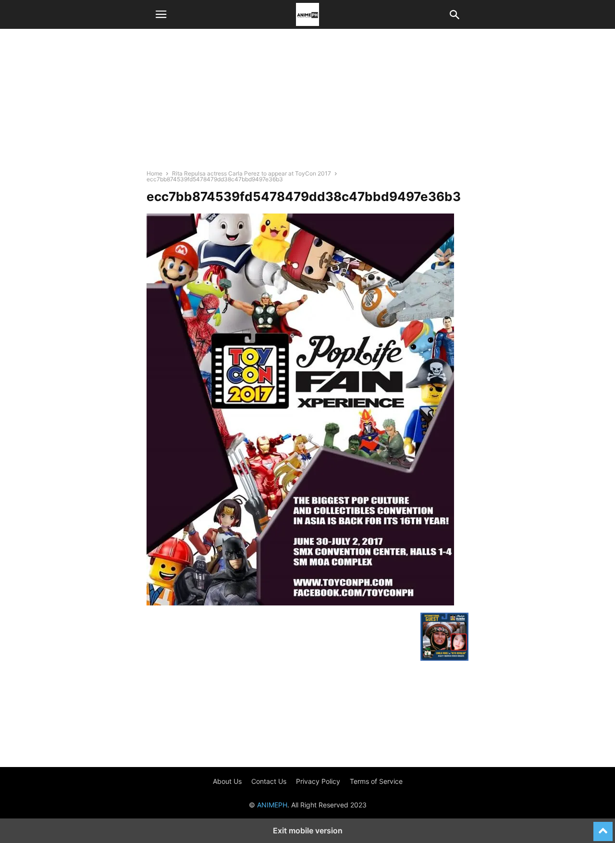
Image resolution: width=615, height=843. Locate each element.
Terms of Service (376, 781)
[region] (307, 103)
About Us (227, 781)
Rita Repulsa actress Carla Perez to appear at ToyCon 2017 (251, 173)
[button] (161, 14)
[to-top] (603, 827)
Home (154, 173)
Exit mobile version (308, 830)
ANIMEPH (272, 805)
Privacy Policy (318, 781)
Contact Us (268, 781)
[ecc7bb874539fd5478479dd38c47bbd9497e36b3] (300, 603)
